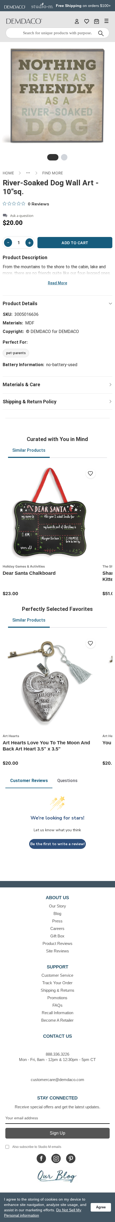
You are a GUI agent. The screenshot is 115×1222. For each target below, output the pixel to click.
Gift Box (57, 936)
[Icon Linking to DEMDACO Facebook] (41, 1158)
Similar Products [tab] (28, 450)
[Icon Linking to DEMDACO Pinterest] (70, 1158)
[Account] (77, 21)
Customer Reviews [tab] (29, 780)
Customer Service (57, 975)
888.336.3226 (57, 1054)
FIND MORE (52, 173)
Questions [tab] (67, 780)
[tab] (52, 157)
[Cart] (96, 21)
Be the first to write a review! (57, 843)
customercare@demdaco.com (57, 1079)
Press (57, 921)
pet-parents (16, 353)
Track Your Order (57, 982)
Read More (57, 283)
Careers (57, 928)
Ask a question (21, 215)
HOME (8, 173)
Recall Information (57, 1012)
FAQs (57, 1005)
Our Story (57, 906)
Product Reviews (57, 943)
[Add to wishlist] (90, 473)
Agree (101, 1207)
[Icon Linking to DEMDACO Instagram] (56, 1158)
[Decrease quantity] (8, 242)
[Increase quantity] (29, 242)
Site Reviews (57, 951)
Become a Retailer (57, 1020)
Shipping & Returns (57, 990)
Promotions (57, 997)
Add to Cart (75, 242)
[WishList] (87, 21)
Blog (57, 913)
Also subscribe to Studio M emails (36, 1147)
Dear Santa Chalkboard (29, 573)
